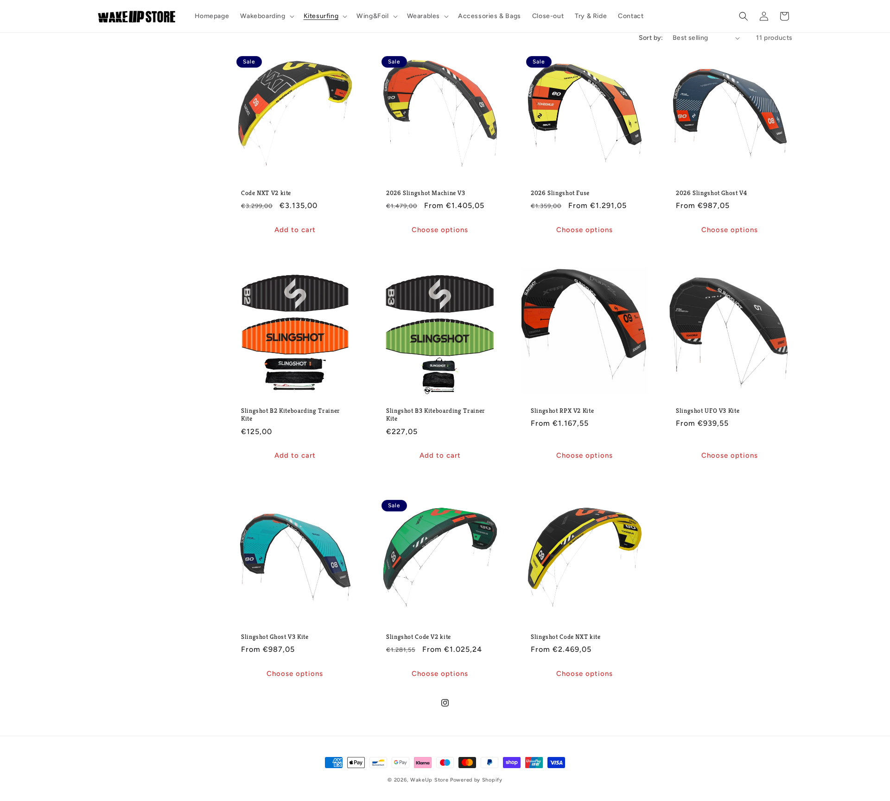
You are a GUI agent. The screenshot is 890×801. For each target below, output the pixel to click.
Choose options (440, 230)
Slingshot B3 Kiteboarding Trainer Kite (435, 415)
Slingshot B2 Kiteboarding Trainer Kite (290, 415)
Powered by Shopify (476, 780)
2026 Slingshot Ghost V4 (711, 193)
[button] (266, 16)
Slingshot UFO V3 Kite (707, 411)
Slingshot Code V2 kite (418, 636)
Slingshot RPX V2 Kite (562, 411)
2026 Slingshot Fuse (560, 193)
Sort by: (651, 38)
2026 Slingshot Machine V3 (425, 193)
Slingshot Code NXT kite (566, 636)
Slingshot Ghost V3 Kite (275, 636)
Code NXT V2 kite (266, 193)
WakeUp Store (430, 780)
